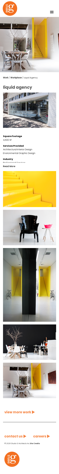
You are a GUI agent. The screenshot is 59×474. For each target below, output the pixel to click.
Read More (9, 166)
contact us (13, 436)
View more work (17, 412)
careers (39, 436)
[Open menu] (51, 8)
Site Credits (35, 443)
